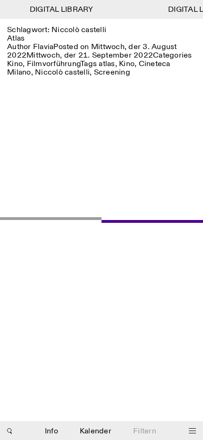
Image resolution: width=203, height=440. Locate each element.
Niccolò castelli (62, 72)
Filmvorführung (54, 64)
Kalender (95, 431)
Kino (15, 64)
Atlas (16, 38)
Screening (112, 72)
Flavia (43, 47)
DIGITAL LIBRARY (61, 10)
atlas (107, 64)
